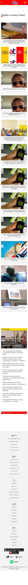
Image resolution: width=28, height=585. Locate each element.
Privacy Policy (14, 450)
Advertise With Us (14, 441)
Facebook (14, 510)
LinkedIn (14, 518)
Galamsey (14, 539)
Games (14, 531)
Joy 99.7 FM (14, 459)
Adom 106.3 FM (14, 462)
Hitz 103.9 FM (14, 465)
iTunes (20, 557)
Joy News (14, 483)
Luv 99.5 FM (14, 471)
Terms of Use (14, 447)
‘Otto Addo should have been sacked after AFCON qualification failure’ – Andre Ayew (13, 395)
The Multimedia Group (14, 438)
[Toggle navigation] (25, 3)
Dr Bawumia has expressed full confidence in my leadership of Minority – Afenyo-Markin (14, 378)
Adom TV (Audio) (14, 495)
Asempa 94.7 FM (14, 468)
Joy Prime (14, 489)
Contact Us (14, 444)
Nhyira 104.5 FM (14, 474)
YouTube (14, 507)
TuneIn (11, 557)
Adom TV (14, 486)
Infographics (14, 521)
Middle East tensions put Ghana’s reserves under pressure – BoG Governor (14, 383)
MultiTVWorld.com (14, 492)
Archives (14, 542)
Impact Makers (14, 536)
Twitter (14, 513)
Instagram (14, 515)
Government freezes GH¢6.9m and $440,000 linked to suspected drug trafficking (12, 388)
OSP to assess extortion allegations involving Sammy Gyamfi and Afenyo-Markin (13, 352)
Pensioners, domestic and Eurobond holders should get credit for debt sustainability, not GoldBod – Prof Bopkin (14, 359)
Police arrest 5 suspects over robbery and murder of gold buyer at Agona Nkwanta (13, 371)
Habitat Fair (14, 534)
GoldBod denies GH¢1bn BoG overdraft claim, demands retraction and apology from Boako (13, 365)
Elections (14, 545)
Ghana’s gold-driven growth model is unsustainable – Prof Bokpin (13, 400)
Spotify (15, 561)
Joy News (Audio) (14, 497)
